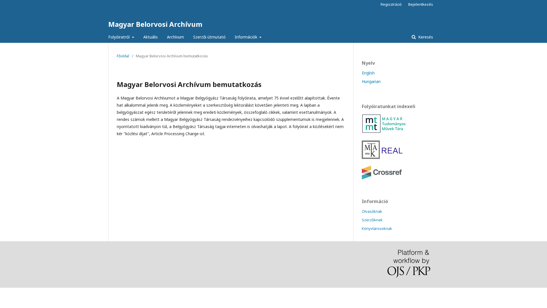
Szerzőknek (372, 219)
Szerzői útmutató (209, 37)
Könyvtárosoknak (377, 228)
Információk (246, 37)
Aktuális (150, 37)
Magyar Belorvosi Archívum (155, 24)
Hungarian (371, 81)
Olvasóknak (372, 211)
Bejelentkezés (420, 4)
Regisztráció (391, 4)
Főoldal (123, 55)
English (368, 73)
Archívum (175, 37)
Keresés (425, 37)
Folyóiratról (119, 37)
